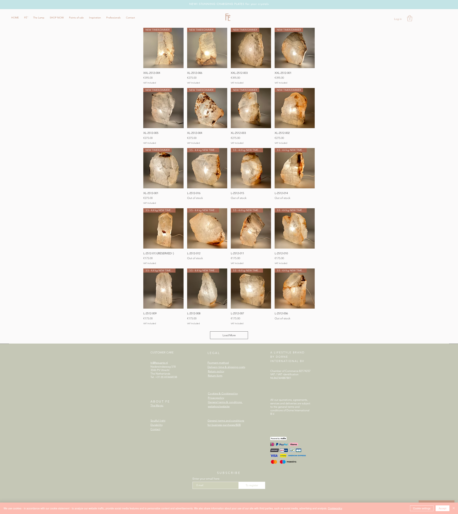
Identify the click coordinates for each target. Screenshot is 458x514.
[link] (409, 18)
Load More (229, 335)
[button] (25, 17)
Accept (442, 508)
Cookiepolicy (335, 508)
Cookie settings (421, 508)
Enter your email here (206, 478)
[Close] (454, 508)
